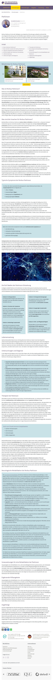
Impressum (5, 646)
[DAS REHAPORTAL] (10, 2)
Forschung (41, 7)
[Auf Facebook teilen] (5, 630)
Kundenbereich (31, 651)
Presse (29, 652)
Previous (3, 74)
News (47, 7)
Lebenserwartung (7, 54)
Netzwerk (29, 655)
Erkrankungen (15, 7)
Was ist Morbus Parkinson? (9, 47)
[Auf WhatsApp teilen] (11, 630)
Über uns (29, 646)
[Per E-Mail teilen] (3, 630)
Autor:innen (30, 648)
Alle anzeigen (26, 84)
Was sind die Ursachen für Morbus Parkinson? (13, 49)
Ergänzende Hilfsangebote (35, 55)
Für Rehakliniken (31, 649)
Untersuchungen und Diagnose (10, 55)
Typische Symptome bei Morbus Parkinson (13, 50)
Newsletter (30, 656)
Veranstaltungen (31, 653)
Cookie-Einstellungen (7, 651)
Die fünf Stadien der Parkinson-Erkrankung (13, 52)
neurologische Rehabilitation (11, 475)
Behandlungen (25, 7)
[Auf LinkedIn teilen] (8, 630)
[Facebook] (3, 657)
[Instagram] (6, 657)
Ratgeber (33, 7)
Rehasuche (6, 7)
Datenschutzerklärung (7, 649)
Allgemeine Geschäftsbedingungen (10, 648)
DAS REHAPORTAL (6, 12)
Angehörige (32, 57)
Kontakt (29, 658)
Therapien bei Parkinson (35, 47)
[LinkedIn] (8, 657)
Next (50, 74)
